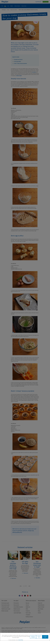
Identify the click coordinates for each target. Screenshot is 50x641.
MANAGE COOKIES (33, 637)
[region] (25, 637)
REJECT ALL (39, 637)
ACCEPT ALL (45, 637)
